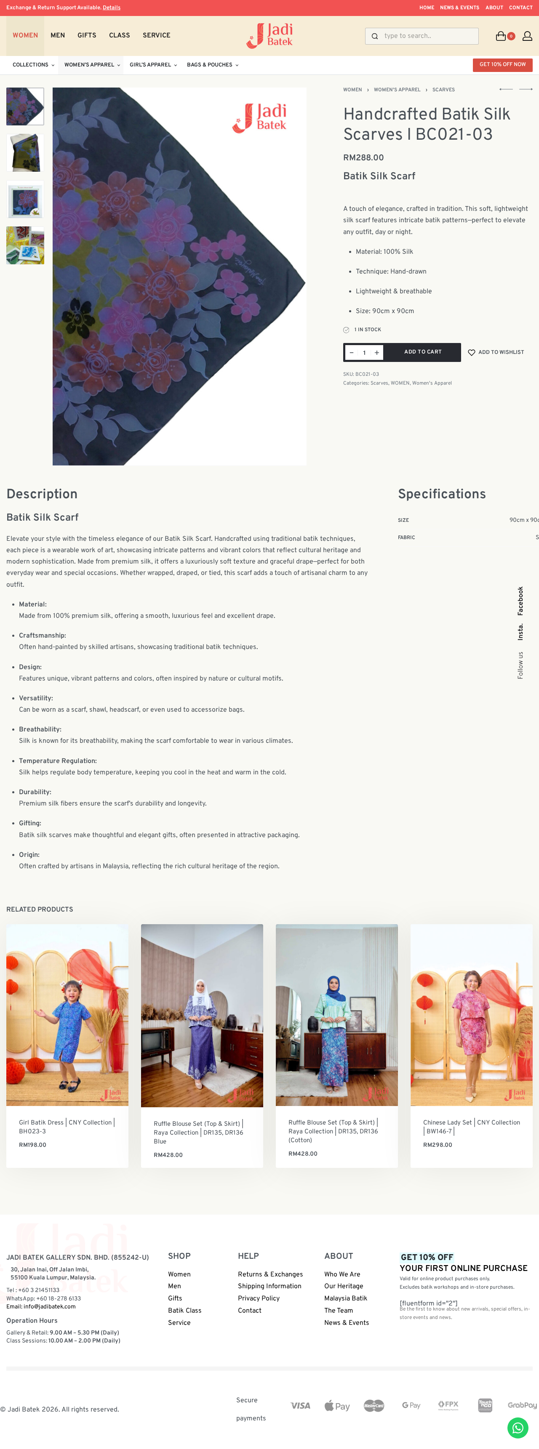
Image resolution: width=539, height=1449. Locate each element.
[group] (67, 1015)
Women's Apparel (397, 90)
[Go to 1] (25, 106)
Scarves (443, 90)
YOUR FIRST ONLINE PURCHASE (464, 1263)
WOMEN (352, 90)
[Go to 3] (25, 199)
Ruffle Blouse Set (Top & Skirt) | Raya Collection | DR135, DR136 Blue (198, 1133)
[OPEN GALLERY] (180, 276)
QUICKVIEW (93, 1093)
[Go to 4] (25, 245)
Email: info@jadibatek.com (41, 1307)
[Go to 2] (25, 153)
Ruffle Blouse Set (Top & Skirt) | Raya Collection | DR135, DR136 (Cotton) (333, 1132)
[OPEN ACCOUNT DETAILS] (527, 36)
